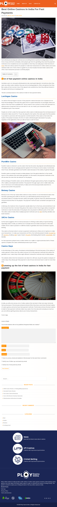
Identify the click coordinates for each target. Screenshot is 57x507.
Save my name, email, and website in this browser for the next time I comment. (25, 358)
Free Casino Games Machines (10, 393)
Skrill (40, 212)
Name (4, 346)
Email (3, 350)
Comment (5, 328)
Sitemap (3, 489)
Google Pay (52, 233)
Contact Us (37, 3)
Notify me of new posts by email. (12, 364)
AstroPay (6, 235)
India (2, 66)
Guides (5, 420)
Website (4, 354)
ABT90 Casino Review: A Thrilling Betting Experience (15, 388)
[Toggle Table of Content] (15, 74)
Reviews (5, 423)
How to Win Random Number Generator (13, 396)
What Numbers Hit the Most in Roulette (12, 398)
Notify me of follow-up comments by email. (15, 361)
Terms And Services (6, 493)
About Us (24, 3)
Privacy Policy (4, 491)
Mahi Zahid (19, 15)
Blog (30, 3)
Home (18, 3)
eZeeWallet (49, 235)
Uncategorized (6, 425)
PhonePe (28, 235)
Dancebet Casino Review (9, 391)
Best (7, 315)
